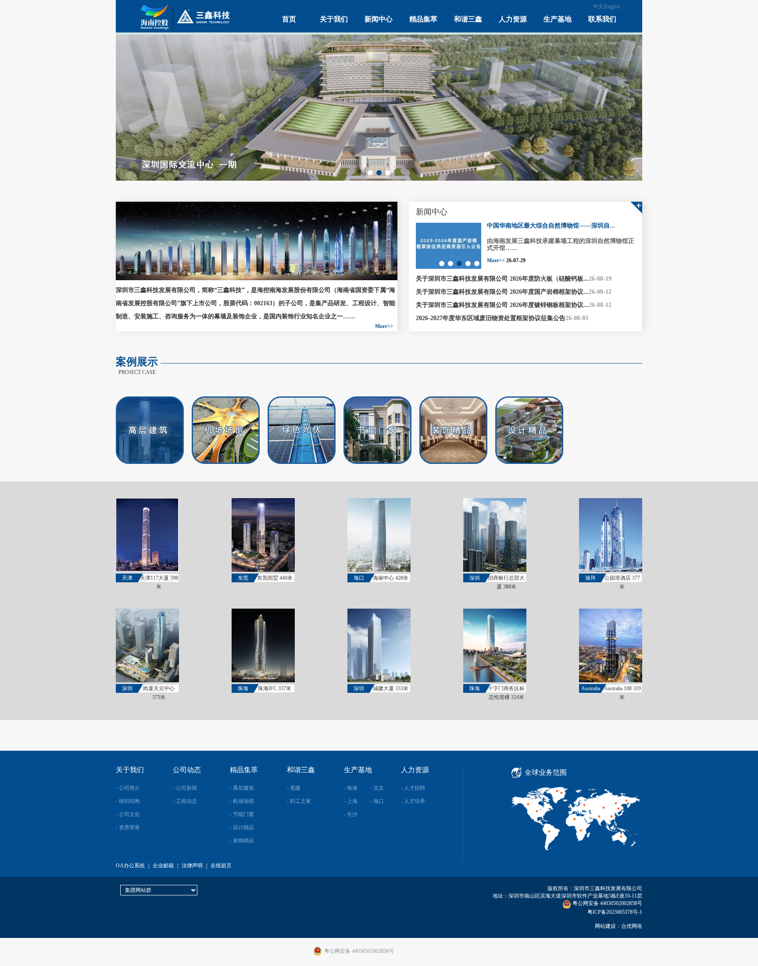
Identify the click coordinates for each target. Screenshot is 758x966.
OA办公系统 (130, 866)
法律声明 (192, 866)
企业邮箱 (163, 866)
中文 (598, 7)
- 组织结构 (128, 801)
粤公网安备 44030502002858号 (606, 903)
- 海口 (377, 801)
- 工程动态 (185, 801)
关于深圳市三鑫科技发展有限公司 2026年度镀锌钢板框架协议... (502, 305)
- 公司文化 (128, 814)
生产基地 (557, 19)
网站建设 (605, 926)
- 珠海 (351, 788)
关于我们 (334, 19)
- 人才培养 (413, 801)
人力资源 (513, 19)
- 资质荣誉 (128, 827)
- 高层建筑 (242, 788)
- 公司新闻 (185, 788)
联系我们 (602, 19)
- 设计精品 (242, 827)
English (612, 7)
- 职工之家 (299, 801)
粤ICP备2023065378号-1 (614, 912)
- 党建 (293, 788)
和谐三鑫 (468, 19)
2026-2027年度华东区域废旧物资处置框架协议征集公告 (490, 318)
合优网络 (631, 926)
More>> (384, 326)
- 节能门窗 (242, 814)
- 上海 (351, 801)
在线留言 (221, 866)
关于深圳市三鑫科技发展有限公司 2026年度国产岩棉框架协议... (502, 292)
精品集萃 (423, 19)
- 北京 (377, 788)
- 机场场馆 (242, 801)
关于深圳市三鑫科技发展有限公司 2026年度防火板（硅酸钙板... (502, 278)
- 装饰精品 (242, 841)
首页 (289, 19)
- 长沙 (351, 814)
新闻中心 (379, 19)
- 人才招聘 (413, 788)
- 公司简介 (128, 788)
